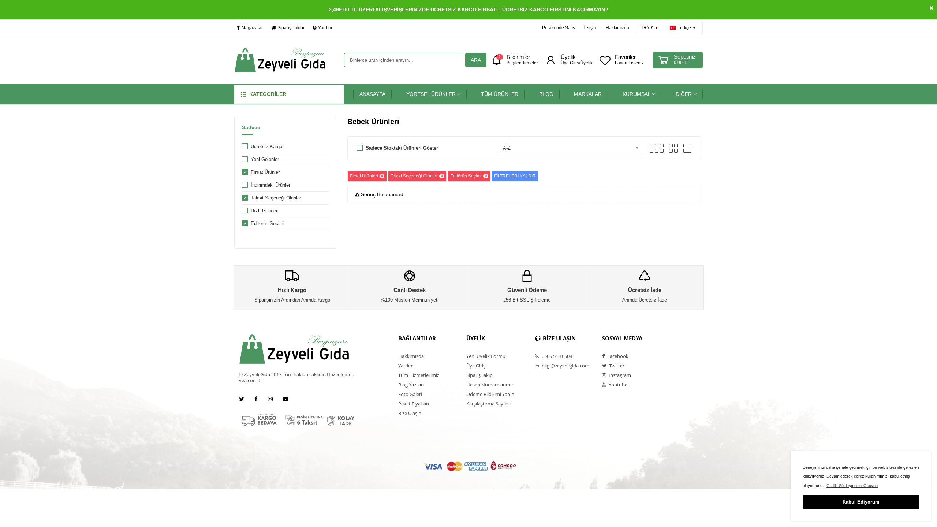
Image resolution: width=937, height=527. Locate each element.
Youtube (617, 385)
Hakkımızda (617, 27)
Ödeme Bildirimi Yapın (490, 394)
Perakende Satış (558, 27)
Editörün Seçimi (267, 223)
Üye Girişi (476, 366)
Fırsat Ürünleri (266, 172)
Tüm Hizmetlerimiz (418, 375)
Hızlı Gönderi (265, 210)
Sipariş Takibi (290, 27)
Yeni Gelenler (265, 159)
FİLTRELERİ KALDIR (515, 176)
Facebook (617, 356)
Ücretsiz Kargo (266, 146)
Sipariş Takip (479, 375)
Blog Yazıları (411, 385)
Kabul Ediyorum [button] (861, 502)
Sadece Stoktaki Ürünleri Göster (402, 148)
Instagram (619, 375)
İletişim (590, 27)
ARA (476, 60)
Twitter (616, 366)
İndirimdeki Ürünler (270, 185)
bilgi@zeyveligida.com (565, 366)
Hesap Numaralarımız (490, 385)
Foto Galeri (410, 394)
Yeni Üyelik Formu (485, 356)
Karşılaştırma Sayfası (488, 404)
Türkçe (684, 27)
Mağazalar (252, 27)
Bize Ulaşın (409, 413)
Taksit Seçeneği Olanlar (276, 198)
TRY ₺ (647, 27)
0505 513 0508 (556, 356)
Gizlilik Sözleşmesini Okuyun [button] (852, 485)
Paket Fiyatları (413, 404)
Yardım (325, 27)
